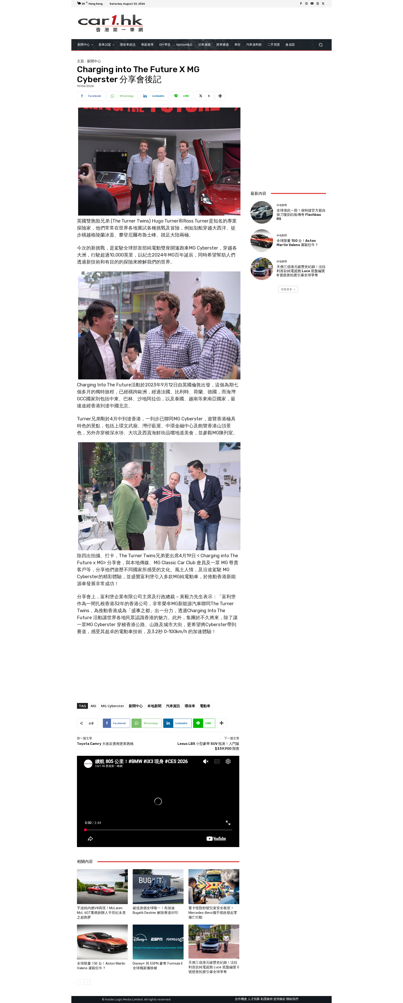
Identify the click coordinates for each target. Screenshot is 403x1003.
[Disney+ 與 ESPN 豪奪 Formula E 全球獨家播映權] (158, 942)
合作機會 (241, 999)
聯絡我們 (292, 999)
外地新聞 (282, 205)
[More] (220, 96)
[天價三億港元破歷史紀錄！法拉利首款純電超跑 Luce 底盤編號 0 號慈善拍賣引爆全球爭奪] (213, 941)
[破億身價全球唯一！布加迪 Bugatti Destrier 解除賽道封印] (158, 886)
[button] (320, 44)
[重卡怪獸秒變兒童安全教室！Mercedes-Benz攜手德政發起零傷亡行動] (213, 886)
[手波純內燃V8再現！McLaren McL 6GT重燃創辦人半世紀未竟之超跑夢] (102, 886)
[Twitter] (323, 4)
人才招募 (254, 999)
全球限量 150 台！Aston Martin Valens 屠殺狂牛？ (297, 243)
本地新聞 (154, 705)
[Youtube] (312, 4)
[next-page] (87, 982)
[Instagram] (306, 4)
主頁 (80, 61)
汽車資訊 (173, 705)
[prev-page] (80, 982)
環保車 (190, 705)
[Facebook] (301, 4)
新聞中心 (94, 61)
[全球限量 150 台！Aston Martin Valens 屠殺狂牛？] (102, 942)
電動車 (205, 705)
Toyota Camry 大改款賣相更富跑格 (105, 744)
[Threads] (317, 4)
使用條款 (279, 999)
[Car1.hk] (110, 23)
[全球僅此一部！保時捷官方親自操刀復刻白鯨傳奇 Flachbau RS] (261, 212)
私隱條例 (267, 999)
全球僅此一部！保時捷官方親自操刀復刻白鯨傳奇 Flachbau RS (301, 214)
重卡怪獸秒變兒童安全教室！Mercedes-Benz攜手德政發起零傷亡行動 (212, 912)
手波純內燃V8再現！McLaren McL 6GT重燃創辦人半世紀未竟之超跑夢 (101, 912)
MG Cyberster (112, 705)
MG (93, 705)
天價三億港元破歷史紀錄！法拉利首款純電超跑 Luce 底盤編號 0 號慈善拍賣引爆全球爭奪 (213, 967)
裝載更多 (286, 289)
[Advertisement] (288, 156)
